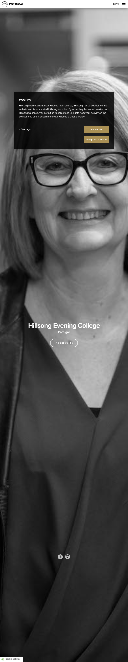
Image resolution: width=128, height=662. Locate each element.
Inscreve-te (64, 343)
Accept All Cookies (96, 139)
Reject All (96, 129)
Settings (25, 129)
